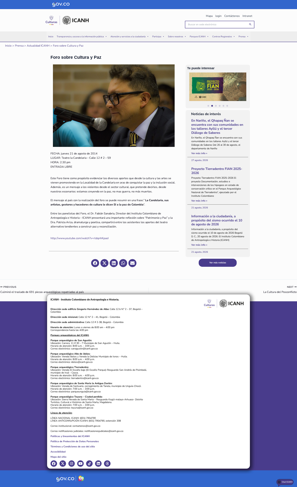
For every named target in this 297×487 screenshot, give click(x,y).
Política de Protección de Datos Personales (75, 441)
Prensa (242, 36)
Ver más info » (199, 153)
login (218, 16)
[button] (250, 24)
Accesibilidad (58, 451)
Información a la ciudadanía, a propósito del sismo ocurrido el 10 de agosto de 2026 (216, 220)
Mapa (209, 16)
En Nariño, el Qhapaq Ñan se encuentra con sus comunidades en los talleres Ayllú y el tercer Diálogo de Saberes (217, 126)
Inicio (50, 36)
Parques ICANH (198, 36)
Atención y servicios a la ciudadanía (128, 36)
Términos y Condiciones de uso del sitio (73, 446)
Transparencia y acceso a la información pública (80, 36)
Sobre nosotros (175, 36)
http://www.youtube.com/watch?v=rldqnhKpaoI (80, 238)
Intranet (247, 16)
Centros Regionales (222, 36)
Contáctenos (232, 16)
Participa (156, 36)
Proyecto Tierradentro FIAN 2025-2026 (216, 171)
